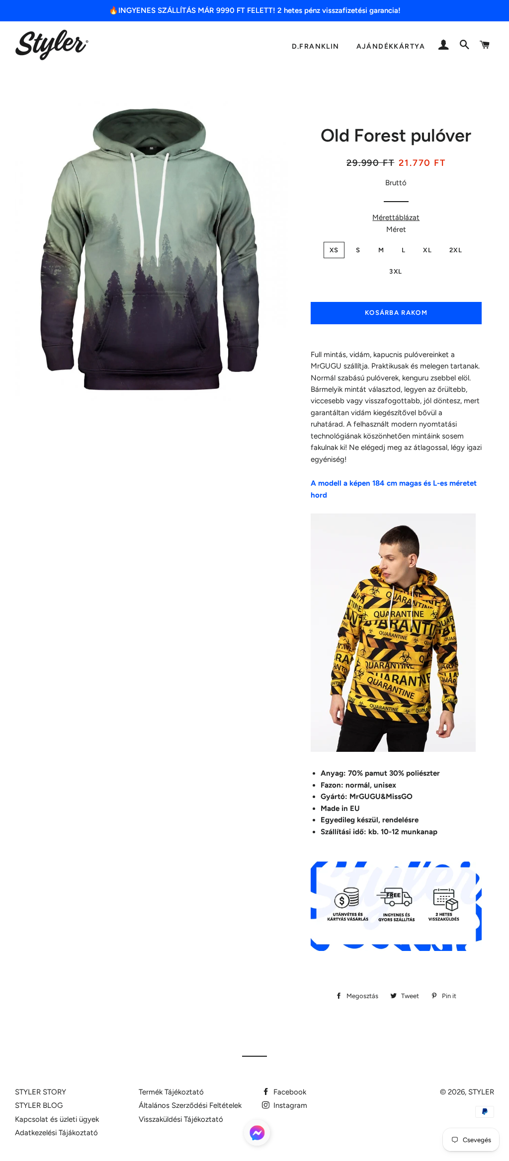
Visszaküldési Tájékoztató (181, 1119)
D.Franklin (315, 46)
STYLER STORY (40, 1092)
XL (427, 250)
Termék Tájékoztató (171, 1092)
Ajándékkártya (390, 46)
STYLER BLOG (39, 1105)
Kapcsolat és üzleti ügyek (57, 1119)
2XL (455, 250)
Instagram (289, 1105)
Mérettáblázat (396, 217)
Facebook (288, 1092)
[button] (257, 1135)
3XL (395, 271)
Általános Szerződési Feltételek (190, 1105)
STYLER (481, 1092)
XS (334, 250)
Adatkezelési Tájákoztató (56, 1132)
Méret (396, 229)
